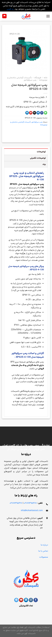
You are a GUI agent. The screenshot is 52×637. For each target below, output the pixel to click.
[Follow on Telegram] (16, 600)
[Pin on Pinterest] (30, 112)
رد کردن (10, 9)
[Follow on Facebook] (35, 600)
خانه (45, 77)
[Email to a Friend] (34, 112)
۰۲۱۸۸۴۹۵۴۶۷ (16, 503)
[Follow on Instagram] (31, 600)
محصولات (43, 557)
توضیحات (41, 151)
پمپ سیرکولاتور (30, 80)
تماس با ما (43, 550)
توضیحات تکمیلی (38, 158)
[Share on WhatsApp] (45, 112)
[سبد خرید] (4, 16)
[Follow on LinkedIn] (26, 600)
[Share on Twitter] (38, 112)
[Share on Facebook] (41, 112)
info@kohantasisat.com (32, 510)
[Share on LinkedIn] (27, 112)
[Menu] (48, 16)
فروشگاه (37, 77)
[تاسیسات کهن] (26, 16)
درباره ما (44, 544)
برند (44, 164)
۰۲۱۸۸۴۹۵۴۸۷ (30, 503)
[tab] (26, 151)
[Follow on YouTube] (21, 600)
